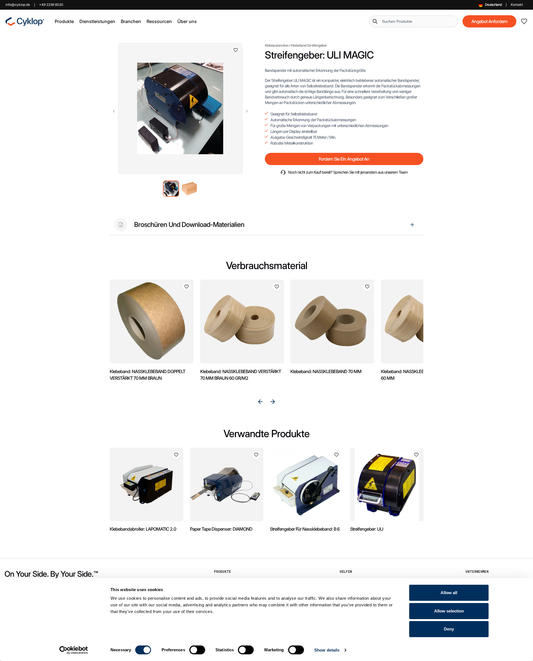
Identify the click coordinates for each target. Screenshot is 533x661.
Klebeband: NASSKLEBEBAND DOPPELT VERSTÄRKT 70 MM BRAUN (147, 375)
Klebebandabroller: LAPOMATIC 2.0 (143, 529)
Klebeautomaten (277, 45)
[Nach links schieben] (114, 111)
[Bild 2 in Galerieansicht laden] (189, 188)
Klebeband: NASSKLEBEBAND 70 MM (325, 371)
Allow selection (449, 611)
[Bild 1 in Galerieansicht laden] (171, 188)
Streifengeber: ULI (366, 529)
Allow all (449, 592)
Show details (327, 650)
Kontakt (517, 4)
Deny (449, 629)
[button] (64, 21)
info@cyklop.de (18, 4)
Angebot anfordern (489, 21)
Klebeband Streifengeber (309, 45)
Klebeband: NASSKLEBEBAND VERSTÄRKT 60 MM (421, 375)
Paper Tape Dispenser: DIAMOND (221, 529)
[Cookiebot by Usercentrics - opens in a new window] (73, 650)
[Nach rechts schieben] (247, 111)
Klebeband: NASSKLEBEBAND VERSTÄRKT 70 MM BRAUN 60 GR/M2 (240, 375)
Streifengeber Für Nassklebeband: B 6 (305, 529)
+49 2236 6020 (51, 4)
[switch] (197, 649)
